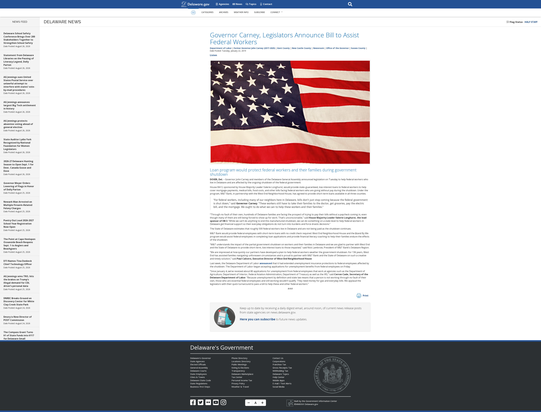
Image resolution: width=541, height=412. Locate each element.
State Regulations (198, 383)
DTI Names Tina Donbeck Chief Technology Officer (18, 262)
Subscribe (259, 12)
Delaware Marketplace (242, 374)
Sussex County (358, 48)
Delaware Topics (281, 374)
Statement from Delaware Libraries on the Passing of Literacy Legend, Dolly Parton (19, 60)
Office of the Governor (337, 48)
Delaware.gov (311, 404)
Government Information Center (321, 401)
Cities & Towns (197, 377)
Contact (267, 4)
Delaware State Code (200, 380)
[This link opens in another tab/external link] (184, 3)
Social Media (278, 386)
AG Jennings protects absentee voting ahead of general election (18, 124)
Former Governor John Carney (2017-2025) (254, 48)
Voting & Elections (240, 367)
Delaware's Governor (200, 358)
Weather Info (241, 12)
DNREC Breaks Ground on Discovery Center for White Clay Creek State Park (19, 301)
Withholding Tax (280, 370)
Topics (252, 4)
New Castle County (301, 48)
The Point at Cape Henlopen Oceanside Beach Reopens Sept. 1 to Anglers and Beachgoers (19, 244)
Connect (275, 12)
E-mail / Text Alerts (282, 383)
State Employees (198, 374)
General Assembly (199, 367)
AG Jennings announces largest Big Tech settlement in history (20, 105)
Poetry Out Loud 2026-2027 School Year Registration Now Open (19, 223)
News (238, 4)
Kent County (283, 48)
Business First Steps (200, 386)
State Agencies (197, 361)
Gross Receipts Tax (282, 367)
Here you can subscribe (257, 319)
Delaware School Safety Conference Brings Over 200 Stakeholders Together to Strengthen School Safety (19, 38)
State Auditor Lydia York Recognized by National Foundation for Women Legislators (17, 144)
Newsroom (318, 48)
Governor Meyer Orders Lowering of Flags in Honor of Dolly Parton (19, 186)
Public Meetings (239, 364)
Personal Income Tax (241, 380)
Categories (207, 12)
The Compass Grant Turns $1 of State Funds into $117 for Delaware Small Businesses (19, 337)
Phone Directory (239, 358)
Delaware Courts (198, 370)
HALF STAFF (531, 22)
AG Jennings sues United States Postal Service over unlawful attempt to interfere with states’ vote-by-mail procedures (19, 83)
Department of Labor (221, 48)
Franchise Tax (279, 364)
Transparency (238, 370)
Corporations (279, 361)
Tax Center (236, 377)
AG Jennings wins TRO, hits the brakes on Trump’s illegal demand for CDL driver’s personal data (19, 281)
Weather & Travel (240, 386)
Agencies (223, 4)
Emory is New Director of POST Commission (18, 318)
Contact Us (278, 358)
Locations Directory (240, 361)
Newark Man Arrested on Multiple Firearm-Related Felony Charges (18, 205)
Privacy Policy (238, 383)
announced (266, 263)
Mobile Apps (279, 380)
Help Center (278, 377)
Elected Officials (198, 364)
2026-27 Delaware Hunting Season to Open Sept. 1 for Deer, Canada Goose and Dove (19, 166)
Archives (223, 12)
